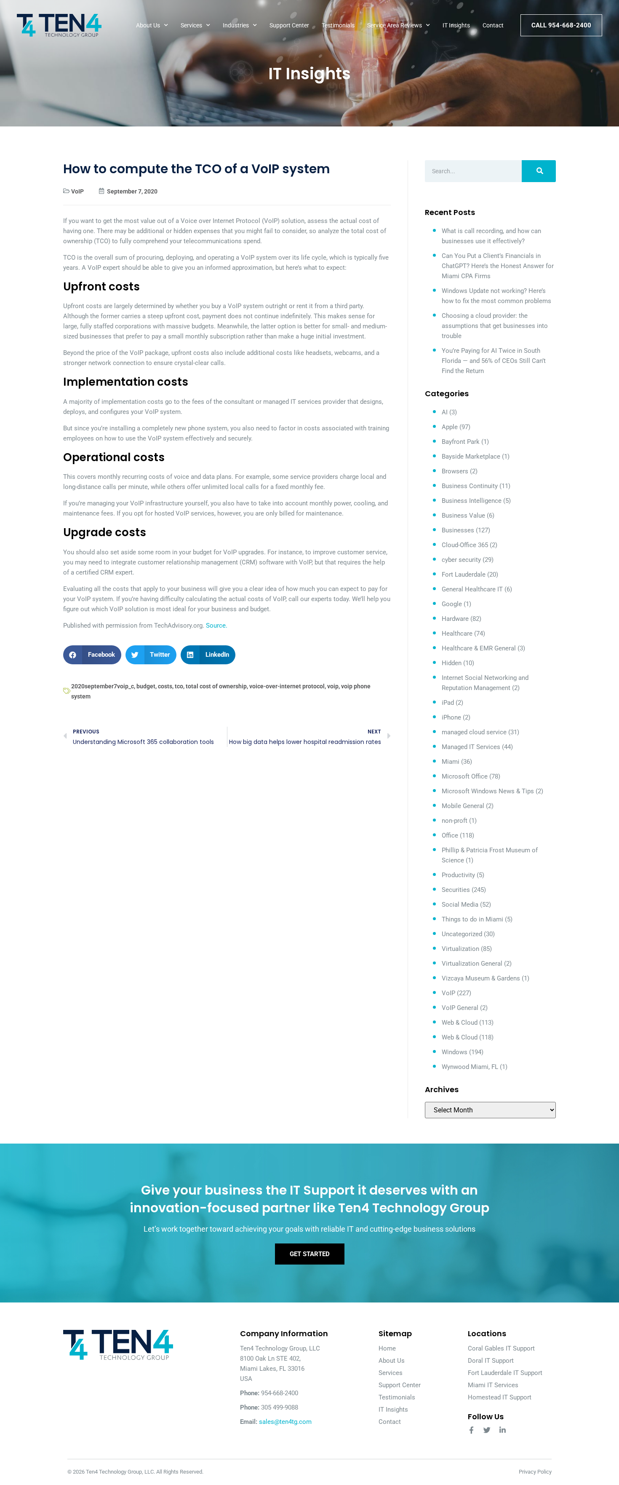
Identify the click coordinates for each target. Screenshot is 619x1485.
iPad (448, 702)
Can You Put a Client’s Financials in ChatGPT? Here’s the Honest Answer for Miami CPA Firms (498, 266)
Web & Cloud (460, 1022)
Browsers (455, 471)
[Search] (539, 171)
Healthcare (457, 633)
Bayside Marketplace (471, 456)
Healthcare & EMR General (479, 648)
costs (165, 686)
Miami (450, 761)
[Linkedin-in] (502, 1430)
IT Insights (456, 25)
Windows (454, 1052)
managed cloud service (474, 732)
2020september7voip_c (102, 686)
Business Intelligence (472, 501)
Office (450, 835)
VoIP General (460, 1008)
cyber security (461, 560)
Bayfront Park (461, 442)
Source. (216, 625)
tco (179, 686)
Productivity (458, 875)
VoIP (77, 191)
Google (452, 604)
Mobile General (463, 806)
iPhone (451, 717)
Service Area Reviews (394, 25)
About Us (148, 25)
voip (333, 686)
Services (191, 25)
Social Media (460, 904)
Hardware (455, 619)
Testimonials (338, 25)
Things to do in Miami (472, 919)
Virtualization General (472, 963)
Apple (450, 427)
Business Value (463, 515)
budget (145, 686)
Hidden (452, 663)
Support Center (289, 25)
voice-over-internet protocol (287, 686)
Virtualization (460, 949)
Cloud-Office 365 (465, 545)
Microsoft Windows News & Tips (488, 791)
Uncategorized (462, 934)
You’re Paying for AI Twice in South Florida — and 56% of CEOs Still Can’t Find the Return (494, 361)
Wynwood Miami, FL (470, 1067)
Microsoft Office (465, 776)
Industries (236, 25)
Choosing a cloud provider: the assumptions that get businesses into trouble (495, 326)
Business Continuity (470, 486)
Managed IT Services (471, 747)
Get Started (310, 1254)
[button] (92, 654)
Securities (456, 890)
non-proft (454, 820)
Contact (493, 25)
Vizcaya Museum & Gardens (481, 978)
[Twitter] (487, 1430)
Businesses (458, 530)
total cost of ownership (216, 686)
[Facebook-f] (471, 1430)
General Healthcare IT (472, 589)
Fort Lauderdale (464, 574)
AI (445, 412)
